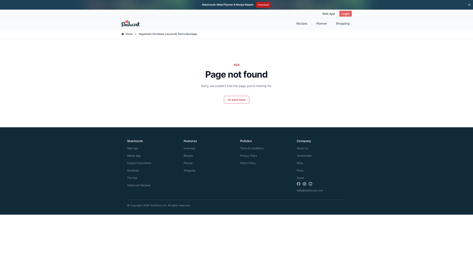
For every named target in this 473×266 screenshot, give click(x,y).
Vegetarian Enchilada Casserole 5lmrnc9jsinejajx (168, 33)
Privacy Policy (248, 155)
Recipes (301, 23)
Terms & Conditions (251, 148)
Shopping (343, 23)
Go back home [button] (236, 99)
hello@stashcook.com (310, 190)
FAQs (300, 163)
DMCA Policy (248, 163)
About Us (302, 148)
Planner (321, 23)
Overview (189, 148)
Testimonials (304, 155)
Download (263, 4)
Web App (328, 14)
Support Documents (139, 163)
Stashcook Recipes (138, 185)
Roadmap (133, 170)
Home (129, 33)
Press (300, 170)
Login (346, 14)
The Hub (132, 177)
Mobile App (134, 155)
